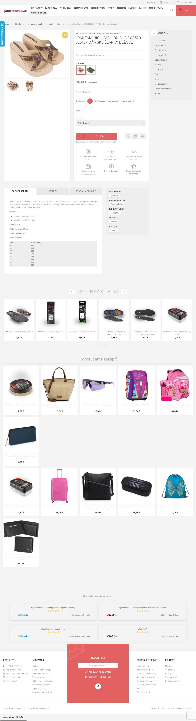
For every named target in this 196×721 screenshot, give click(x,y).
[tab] (20, 191)
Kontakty (35, 666)
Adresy (168, 673)
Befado (158, 93)
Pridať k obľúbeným (135, 136)
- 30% (65, 35)
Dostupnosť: (80, 101)
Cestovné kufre (161, 55)
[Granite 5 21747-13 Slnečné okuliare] (98, 390)
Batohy (158, 65)
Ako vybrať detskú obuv (146, 677)
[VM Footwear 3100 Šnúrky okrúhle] (82, 320)
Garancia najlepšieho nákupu (111, 155)
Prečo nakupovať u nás (146, 685)
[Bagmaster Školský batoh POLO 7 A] (136, 390)
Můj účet (168, 666)
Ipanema (86, 92)
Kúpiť (16, 322)
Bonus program (88, 169)
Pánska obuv (160, 50)
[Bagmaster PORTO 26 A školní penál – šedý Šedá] (136, 492)
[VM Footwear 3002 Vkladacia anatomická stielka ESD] (146, 320)
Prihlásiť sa (167, 2)
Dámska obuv (161, 45)
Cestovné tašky (161, 60)
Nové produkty (143, 666)
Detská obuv (160, 41)
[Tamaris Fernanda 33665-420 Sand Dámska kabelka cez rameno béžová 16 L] (59, 390)
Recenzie (53, 191)
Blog (139, 688)
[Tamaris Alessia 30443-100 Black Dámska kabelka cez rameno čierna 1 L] (98, 492)
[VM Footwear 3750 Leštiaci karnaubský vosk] (21, 390)
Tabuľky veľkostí (143, 692)
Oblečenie (159, 69)
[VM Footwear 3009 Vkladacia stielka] (19, 320)
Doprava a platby (39, 688)
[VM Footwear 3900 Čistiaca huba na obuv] (177, 320)
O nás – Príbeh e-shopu (41, 670)
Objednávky (170, 670)
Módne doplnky (161, 84)
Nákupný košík (171, 677)
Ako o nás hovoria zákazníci (98, 596)
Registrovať (151, 2)
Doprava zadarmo (134, 155)
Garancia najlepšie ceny (128, 136)
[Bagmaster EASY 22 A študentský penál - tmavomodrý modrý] (21, 441)
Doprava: (79, 110)
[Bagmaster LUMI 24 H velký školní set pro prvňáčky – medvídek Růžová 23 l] (175, 390)
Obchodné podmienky (41, 673)
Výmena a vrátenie (88, 155)
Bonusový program (145, 670)
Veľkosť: (80, 118)
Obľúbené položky (172, 681)
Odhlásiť (107, 677)
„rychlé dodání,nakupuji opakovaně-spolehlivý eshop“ (53, 608)
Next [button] (124, 292)
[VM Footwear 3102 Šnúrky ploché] (51, 320)
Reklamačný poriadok (41, 685)
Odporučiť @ (143, 136)
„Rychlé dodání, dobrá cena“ (53, 629)
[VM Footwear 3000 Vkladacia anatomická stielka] (114, 320)
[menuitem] (46, 666)
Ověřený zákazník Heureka (79, 615)
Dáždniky (158, 74)
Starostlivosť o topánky (146, 681)
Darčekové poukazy (163, 89)
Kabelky (158, 79)
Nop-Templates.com (42, 708)
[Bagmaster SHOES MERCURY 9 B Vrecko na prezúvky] (175, 492)
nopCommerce (17, 708)
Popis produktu (20, 191)
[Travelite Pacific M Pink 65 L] (59, 492)
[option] (19, 320)
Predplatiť (92, 677)
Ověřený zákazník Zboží (170, 615)
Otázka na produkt (86, 191)
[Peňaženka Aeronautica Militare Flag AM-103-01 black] (21, 542)
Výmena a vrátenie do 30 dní (43, 692)
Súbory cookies (38, 677)
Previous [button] (72, 292)
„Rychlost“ (142, 629)
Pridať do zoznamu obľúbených (22, 322)
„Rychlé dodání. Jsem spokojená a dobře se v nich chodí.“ (142, 608)
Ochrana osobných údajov (43, 681)
